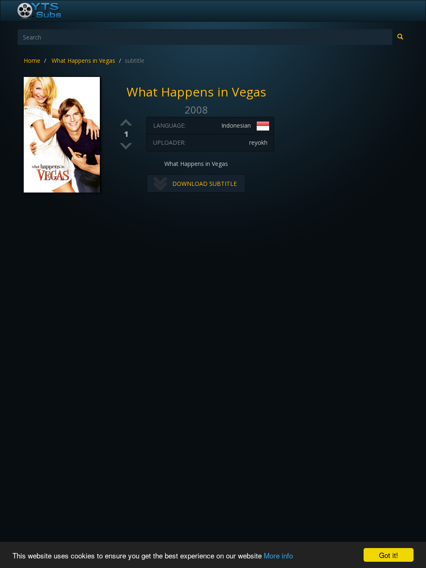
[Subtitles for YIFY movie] (48, 10)
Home (32, 60)
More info (278, 555)
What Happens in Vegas (83, 60)
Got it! (388, 555)
